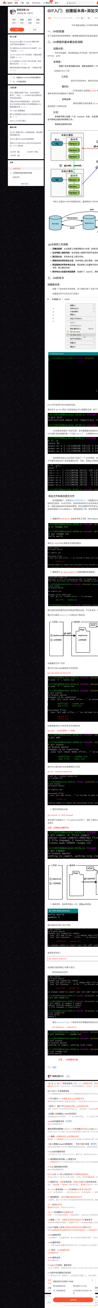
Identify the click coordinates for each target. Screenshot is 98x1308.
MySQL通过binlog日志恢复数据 (22, 139)
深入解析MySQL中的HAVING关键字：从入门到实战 (26, 49)
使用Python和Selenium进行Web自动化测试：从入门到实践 (25, 144)
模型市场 (49, 3)
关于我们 (47, 1297)
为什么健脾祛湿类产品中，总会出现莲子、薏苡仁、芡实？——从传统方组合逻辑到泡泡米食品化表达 (26, 95)
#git (54, 1067)
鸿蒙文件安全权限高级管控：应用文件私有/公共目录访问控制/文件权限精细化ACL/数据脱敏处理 (26, 104)
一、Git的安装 (15, 168)
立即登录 (73, 1300)
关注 (68, 1076)
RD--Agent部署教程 (17, 111)
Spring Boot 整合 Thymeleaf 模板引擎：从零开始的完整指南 (25, 43)
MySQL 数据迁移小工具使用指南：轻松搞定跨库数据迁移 (26, 133)
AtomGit (37, 3)
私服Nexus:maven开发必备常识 (28, 77)
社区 (27, 3)
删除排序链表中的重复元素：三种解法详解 (26, 69)
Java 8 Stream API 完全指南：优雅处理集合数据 (26, 56)
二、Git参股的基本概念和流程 (21, 173)
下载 (22, 3)
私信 (34, 30)
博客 (16, 3)
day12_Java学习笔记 (18, 121)
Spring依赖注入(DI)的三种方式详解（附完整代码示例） (25, 62)
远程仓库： (17, 177)
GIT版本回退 (21, 81)
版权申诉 (67, 1305)
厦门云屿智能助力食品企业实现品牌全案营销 (26, 115)
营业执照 (83, 1305)
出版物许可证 (75, 1305)
